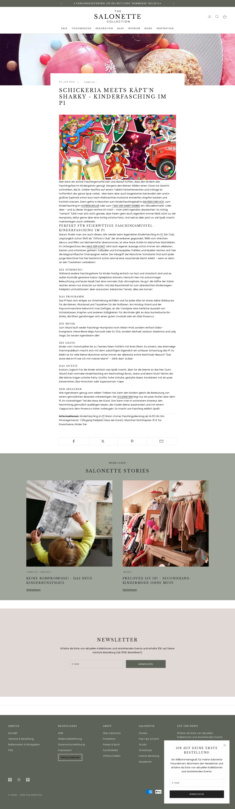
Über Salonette (112, 733)
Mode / (128, 572)
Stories (143, 733)
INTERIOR (134, 28)
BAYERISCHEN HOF (153, 201)
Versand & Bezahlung (21, 739)
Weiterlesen (33, 590)
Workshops (145, 750)
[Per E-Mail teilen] (161, 441)
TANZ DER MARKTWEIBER (126, 205)
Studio (143, 744)
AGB (60, 733)
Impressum (65, 750)
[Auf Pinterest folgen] (28, 779)
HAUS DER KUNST (95, 246)
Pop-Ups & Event (149, 739)
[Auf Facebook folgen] (10, 779)
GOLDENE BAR (125, 396)
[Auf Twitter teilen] (102, 441)
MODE (148, 28)
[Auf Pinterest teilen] (132, 441)
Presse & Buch (111, 744)
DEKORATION (104, 28)
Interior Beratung (149, 756)
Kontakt (13, 733)
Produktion (109, 739)
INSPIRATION (165, 28)
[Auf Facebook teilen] (73, 441)
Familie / (90, 82)
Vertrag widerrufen (70, 757)
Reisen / (46, 572)
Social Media (110, 750)
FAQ (10, 750)
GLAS (120, 28)
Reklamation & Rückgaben (24, 744)
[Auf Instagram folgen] (19, 779)
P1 (162, 234)
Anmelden (197, 794)
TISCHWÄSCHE (81, 28)
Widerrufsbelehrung (70, 739)
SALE (64, 28)
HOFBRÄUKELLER (90, 205)
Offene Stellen (111, 756)
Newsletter (145, 761)
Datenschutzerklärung (71, 744)
